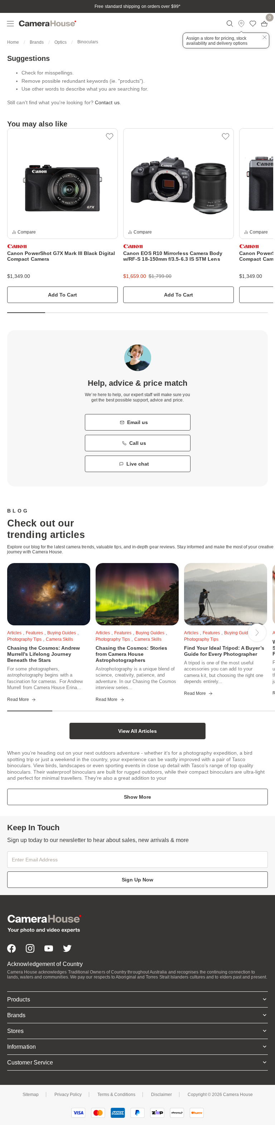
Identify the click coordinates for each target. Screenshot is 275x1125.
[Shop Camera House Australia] (47, 23)
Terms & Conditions (116, 1094)
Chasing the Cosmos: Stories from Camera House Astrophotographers (131, 654)
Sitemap (31, 1094)
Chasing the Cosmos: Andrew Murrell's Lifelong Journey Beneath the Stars (43, 654)
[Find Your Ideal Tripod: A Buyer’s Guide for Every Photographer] (225, 594)
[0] (264, 23)
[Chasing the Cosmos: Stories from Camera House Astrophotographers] (137, 594)
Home (13, 42)
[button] (110, 136)
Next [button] (257, 632)
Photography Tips (113, 639)
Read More (18, 699)
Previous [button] (25, 632)
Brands (37, 42)
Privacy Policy (68, 1094)
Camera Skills (59, 639)
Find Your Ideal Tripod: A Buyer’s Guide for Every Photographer (224, 651)
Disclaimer (161, 1094)
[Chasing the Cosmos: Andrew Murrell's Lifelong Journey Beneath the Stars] (48, 594)
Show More (137, 797)
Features (34, 632)
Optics (60, 42)
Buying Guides (61, 632)
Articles (14, 632)
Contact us (107, 102)
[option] (62, 215)
